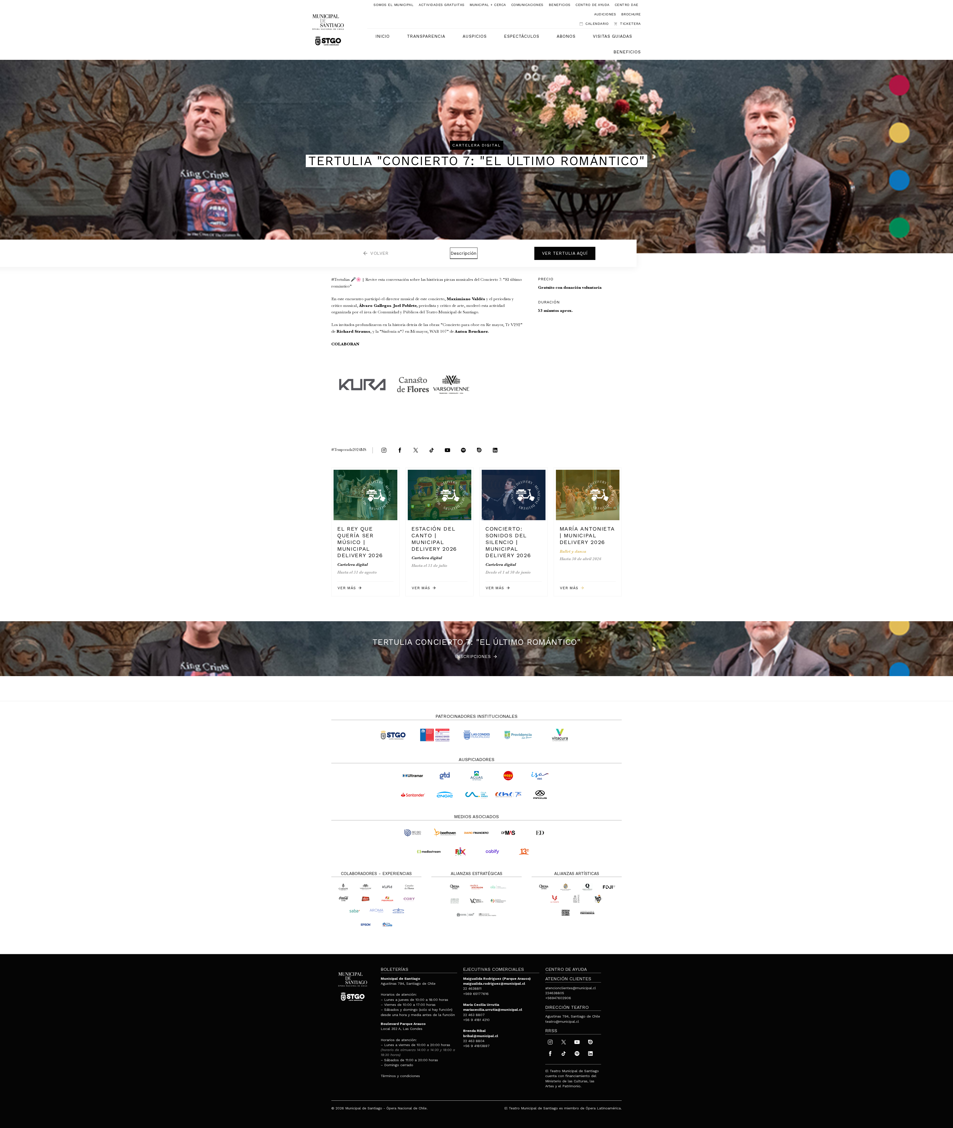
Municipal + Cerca (488, 5)
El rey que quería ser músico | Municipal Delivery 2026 (360, 542)
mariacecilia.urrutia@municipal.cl (492, 1010)
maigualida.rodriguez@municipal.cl (494, 983)
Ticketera (627, 24)
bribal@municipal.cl (480, 1036)
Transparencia (426, 36)
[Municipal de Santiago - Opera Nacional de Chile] (328, 29)
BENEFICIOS (627, 51)
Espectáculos (521, 36)
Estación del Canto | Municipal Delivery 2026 (434, 539)
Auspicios (475, 36)
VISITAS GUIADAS (612, 36)
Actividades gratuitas (442, 5)
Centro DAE (626, 5)
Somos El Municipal (393, 5)
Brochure (631, 14)
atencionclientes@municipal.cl (570, 988)
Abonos (566, 36)
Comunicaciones (527, 5)
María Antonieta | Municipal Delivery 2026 (587, 535)
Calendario (594, 24)
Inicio (382, 36)
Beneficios (560, 5)
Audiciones (605, 14)
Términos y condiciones (400, 1076)
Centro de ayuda (593, 5)
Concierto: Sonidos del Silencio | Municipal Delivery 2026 (508, 542)
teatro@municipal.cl (562, 1021)
